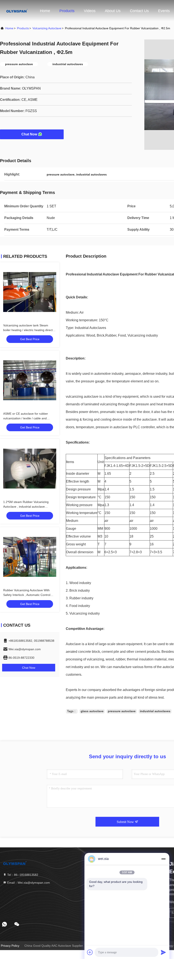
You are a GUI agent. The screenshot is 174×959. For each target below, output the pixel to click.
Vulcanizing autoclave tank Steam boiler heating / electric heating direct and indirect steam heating (28, 330)
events (164, 11)
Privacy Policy (10, 945)
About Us (113, 11)
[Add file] (90, 952)
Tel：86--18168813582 (22, 874)
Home (45, 11)
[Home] (17, 10)
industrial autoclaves (155, 711)
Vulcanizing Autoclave (46, 28)
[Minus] (163, 858)
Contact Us (139, 11)
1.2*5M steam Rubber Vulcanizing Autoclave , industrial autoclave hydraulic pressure (26, 506)
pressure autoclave (122, 711)
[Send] (163, 952)
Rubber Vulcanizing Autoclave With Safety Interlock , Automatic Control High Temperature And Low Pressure (28, 594)
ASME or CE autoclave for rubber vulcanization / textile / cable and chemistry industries (25, 418)
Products (66, 11)
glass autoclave (92, 711)
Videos (89, 11)
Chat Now (29, 134)
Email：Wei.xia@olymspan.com (28, 882)
